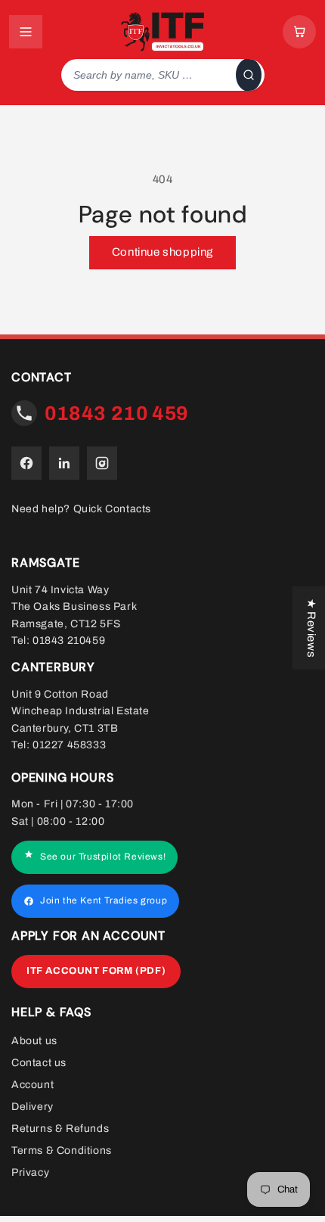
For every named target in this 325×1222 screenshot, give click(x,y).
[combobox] (145, 75)
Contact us (39, 1062)
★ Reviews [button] (311, 627)
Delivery (32, 1106)
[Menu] (25, 31)
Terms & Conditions (61, 1150)
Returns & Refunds (60, 1128)
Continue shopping (162, 252)
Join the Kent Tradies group (103, 901)
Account (32, 1084)
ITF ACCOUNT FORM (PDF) (96, 970)
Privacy (30, 1172)
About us (34, 1040)
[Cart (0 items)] (299, 31)
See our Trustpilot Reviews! (103, 857)
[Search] (249, 75)
